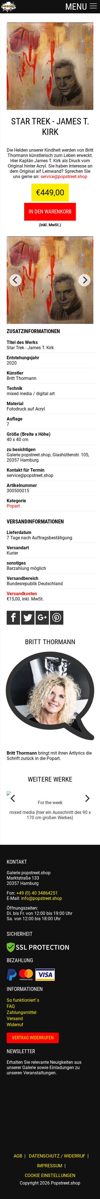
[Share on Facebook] (13, 618)
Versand (15, 1018)
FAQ (11, 1006)
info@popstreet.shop (41, 898)
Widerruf (15, 1024)
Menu (77, 6)
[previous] (15, 280)
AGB (18, 1156)
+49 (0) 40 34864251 (37, 893)
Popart (13, 506)
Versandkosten (22, 593)
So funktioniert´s (23, 1000)
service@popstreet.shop (64, 176)
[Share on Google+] (42, 618)
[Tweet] (27, 618)
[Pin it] (56, 618)
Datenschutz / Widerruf (57, 1156)
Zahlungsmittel (21, 1012)
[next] (84, 280)
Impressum (49, 1165)
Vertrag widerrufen (33, 1037)
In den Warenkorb (50, 211)
